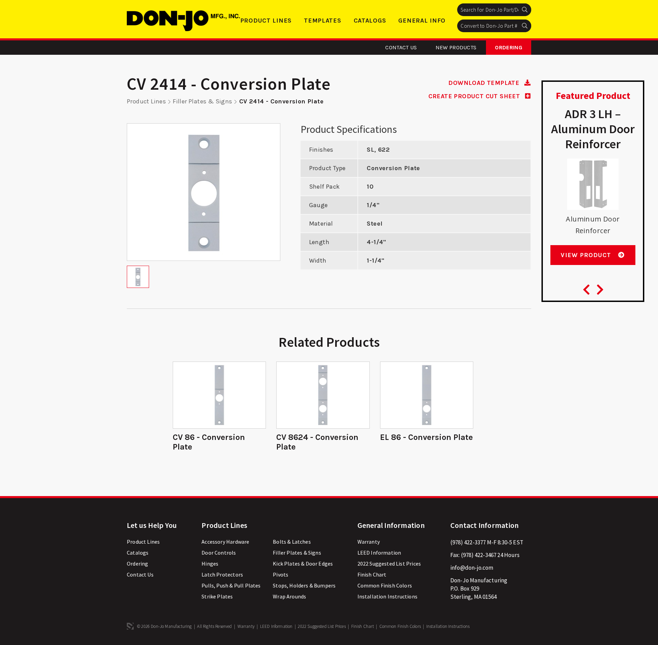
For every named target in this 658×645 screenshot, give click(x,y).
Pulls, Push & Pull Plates (231, 585)
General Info (422, 20)
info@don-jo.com (472, 567)
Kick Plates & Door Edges (303, 563)
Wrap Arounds (289, 596)
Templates (322, 20)
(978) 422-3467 (478, 555)
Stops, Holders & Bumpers (304, 585)
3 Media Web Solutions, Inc (130, 626)
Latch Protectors (222, 574)
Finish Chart (372, 574)
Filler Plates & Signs (202, 101)
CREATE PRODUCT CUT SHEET (475, 96)
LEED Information (379, 552)
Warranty (368, 541)
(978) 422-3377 (468, 542)
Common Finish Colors (384, 585)
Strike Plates (217, 596)
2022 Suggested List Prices (389, 563)
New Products (456, 47)
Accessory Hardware (225, 541)
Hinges (210, 563)
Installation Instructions (387, 596)
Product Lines (266, 20)
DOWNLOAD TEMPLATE (484, 83)
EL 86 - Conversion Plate (426, 437)
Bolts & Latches (292, 541)
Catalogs (370, 20)
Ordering (508, 47)
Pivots (280, 574)
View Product (587, 255)
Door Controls (219, 552)
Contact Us (401, 47)
